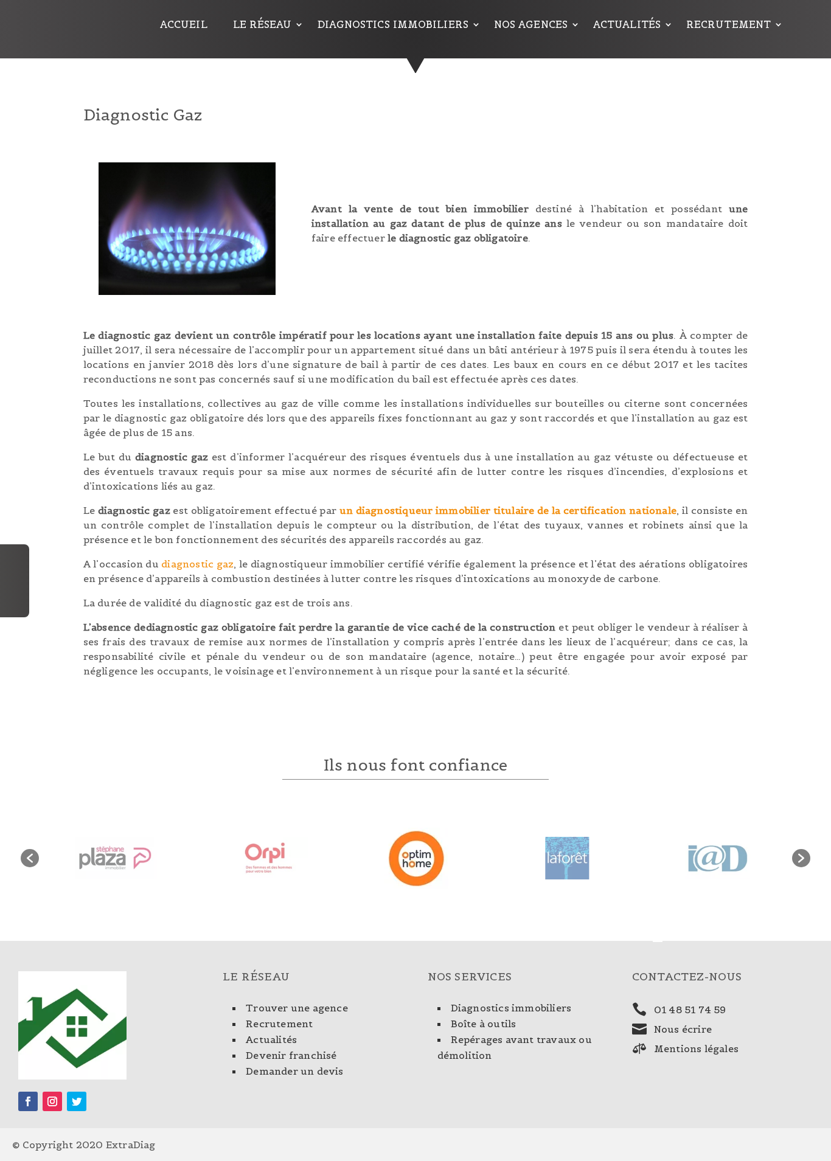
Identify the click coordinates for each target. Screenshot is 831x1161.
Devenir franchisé (291, 1055)
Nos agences (531, 24)
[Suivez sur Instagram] (52, 1101)
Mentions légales (696, 1048)
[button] (30, 858)
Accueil (183, 24)
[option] (114, 858)
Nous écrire (683, 1029)
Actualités (627, 24)
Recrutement (728, 24)
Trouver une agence (297, 1008)
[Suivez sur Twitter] (76, 1101)
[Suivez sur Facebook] (28, 1101)
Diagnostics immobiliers (393, 24)
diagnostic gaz (197, 564)
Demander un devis (294, 1071)
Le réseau (262, 24)
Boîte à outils (483, 1023)
